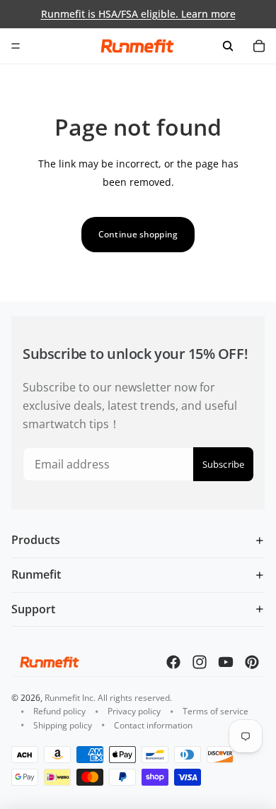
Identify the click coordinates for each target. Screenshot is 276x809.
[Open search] (227, 45)
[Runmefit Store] (137, 46)
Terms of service (215, 711)
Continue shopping (138, 234)
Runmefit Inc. (70, 698)
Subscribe (223, 464)
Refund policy (59, 711)
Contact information (153, 725)
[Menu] (15, 46)
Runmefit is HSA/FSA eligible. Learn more (138, 13)
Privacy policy (134, 711)
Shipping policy (62, 725)
